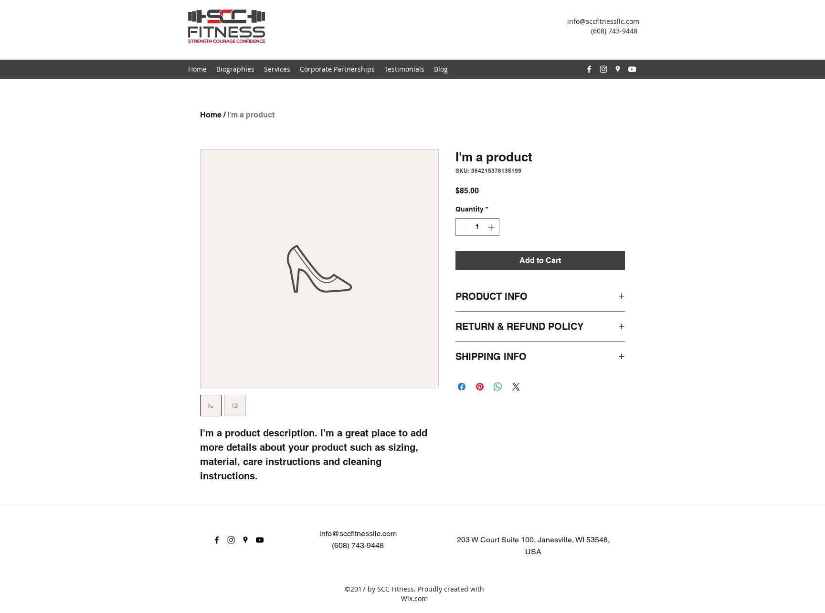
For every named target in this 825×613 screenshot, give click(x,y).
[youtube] (632, 69)
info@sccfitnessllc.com (603, 21)
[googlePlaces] (618, 69)
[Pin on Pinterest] (480, 386)
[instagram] (603, 69)
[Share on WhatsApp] (498, 386)
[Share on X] (516, 386)
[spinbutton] (477, 227)
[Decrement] (463, 227)
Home (211, 114)
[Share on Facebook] (461, 386)
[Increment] (492, 227)
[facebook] (589, 69)
